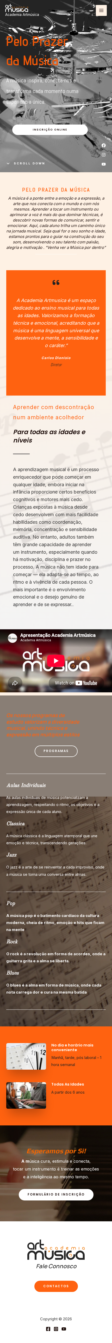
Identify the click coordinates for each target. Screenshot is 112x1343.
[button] (50, 130)
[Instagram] (56, 1329)
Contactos (56, 1286)
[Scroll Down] (25, 163)
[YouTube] (63, 1329)
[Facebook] (48, 1329)
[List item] (104, 145)
